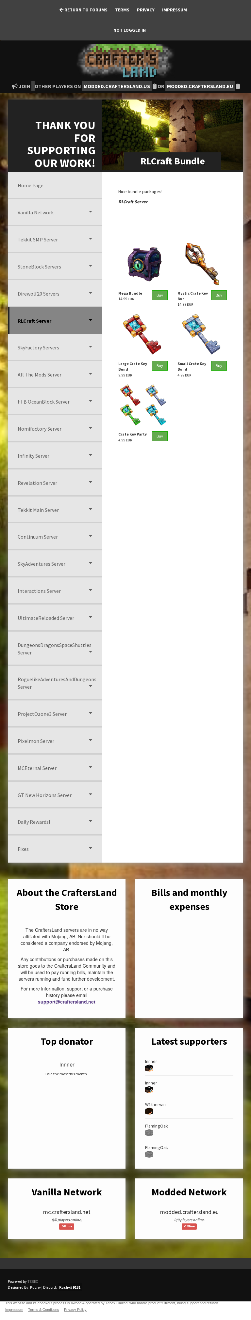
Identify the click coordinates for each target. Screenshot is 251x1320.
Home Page (30, 185)
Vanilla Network (36, 212)
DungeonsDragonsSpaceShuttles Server (55, 649)
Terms (122, 10)
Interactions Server (39, 591)
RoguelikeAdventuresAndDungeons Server (57, 683)
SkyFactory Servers (38, 347)
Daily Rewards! (34, 822)
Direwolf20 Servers (38, 293)
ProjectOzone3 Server (42, 714)
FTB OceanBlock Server (44, 401)
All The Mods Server (39, 374)
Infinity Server (33, 456)
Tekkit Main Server (38, 510)
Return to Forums (85, 10)
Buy (160, 295)
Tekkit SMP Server (38, 239)
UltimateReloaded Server (46, 618)
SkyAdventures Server (41, 563)
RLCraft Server (34, 320)
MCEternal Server (37, 768)
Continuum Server (38, 536)
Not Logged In (129, 30)
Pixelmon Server (36, 741)
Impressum (174, 10)
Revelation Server (37, 483)
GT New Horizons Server (45, 795)
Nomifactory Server (39, 428)
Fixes (23, 849)
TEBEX (32, 1281)
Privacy (146, 10)
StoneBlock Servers (39, 266)
